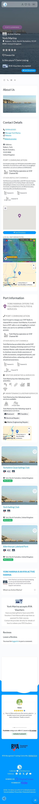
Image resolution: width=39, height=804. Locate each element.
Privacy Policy (18, 792)
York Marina (9, 38)
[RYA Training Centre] (19, 746)
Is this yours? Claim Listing (15, 60)
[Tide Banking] (19, 782)
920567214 (32, 756)
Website (8, 135)
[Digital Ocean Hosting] (19, 779)
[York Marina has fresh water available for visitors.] (5, 384)
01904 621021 (10, 130)
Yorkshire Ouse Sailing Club (16, 467)
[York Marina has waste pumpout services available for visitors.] (23, 384)
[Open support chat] (35, 800)
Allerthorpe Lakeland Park (15, 546)
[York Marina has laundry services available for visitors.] (29, 384)
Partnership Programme (29, 792)
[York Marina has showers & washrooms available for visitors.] (10, 384)
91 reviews (33, 730)
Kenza (20, 708)
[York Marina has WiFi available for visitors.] (5, 389)
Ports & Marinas (12, 27)
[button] (19, 215)
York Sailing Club (11, 507)
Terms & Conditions (9, 792)
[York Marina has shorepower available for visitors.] (16, 384)
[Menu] (34, 4)
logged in (15, 641)
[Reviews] (9, 50)
